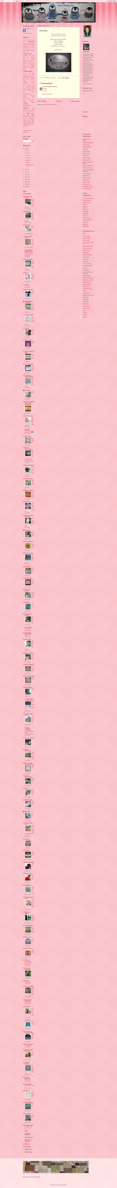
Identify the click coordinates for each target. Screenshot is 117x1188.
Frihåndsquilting (27, 54)
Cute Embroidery (86, 151)
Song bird (33, 392)
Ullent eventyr (28, 937)
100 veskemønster (87, 236)
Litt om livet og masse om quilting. (29, 763)
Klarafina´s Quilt (29, 1125)
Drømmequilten (28, 687)
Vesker (32, 120)
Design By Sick (86, 153)
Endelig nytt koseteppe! (33, 494)
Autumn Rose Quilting (88, 142)
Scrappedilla (28, 1114)
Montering (30, 77)
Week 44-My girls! (33, 656)
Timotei (26, 273)
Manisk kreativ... (29, 1149)
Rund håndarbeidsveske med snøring (88, 272)
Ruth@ (26, 1130)
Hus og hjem (31, 60)
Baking (27, 43)
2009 (26, 179)
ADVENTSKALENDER (29, 1086)
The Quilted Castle (87, 184)
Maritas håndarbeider (28, 750)
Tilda (33, 116)
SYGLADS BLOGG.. (27, 590)
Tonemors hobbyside (27, 1063)
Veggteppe (25, 120)
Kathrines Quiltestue (87, 220)
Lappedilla (85, 224)
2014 (26, 148)
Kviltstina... (27, 981)
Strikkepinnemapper (33, 276)
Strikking (25, 108)
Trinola (26, 788)
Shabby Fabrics (86, 180)
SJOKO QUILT (28, 578)
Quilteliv (85, 204)
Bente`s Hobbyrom (29, 664)
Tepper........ (33, 679)
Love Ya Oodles (27, 73)
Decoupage (28, 47)
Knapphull (25, 67)
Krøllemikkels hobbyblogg (28, 1000)
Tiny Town (25, 118)
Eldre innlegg (75, 101)
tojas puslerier (28, 948)
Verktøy (29, 120)
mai (27, 150)
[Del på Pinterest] (68, 78)
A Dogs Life (26, 40)
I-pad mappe (30, 61)
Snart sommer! (28, 1002)
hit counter (25, 132)
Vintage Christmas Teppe (28, 121)
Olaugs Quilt (85, 211)
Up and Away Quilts (87, 188)
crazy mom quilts (29, 416)
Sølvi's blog (27, 436)
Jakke (30, 63)
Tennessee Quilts (86, 182)
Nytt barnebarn (33, 803)
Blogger (64, 1185)
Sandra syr (31, 94)
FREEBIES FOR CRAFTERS (29, 302)
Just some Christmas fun (33, 368)
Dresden (30, 49)
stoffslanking (26, 104)
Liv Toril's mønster (87, 263)
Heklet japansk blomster (88, 246)
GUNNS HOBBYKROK (28, 776)
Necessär (33, 227)
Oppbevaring (25, 82)
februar (28, 158)
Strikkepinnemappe (27, 105)
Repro (24, 91)
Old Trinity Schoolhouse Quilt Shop (88, 170)
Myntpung (85, 268)
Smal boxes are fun (33, 331)
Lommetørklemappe (87, 265)
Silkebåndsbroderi (26, 97)
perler (24, 88)
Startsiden (59, 101)
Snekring (24, 99)
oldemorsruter (31, 80)
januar (27, 160)
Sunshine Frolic (26, 110)
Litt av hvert (85, 259)
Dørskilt (27, 162)
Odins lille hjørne (29, 1102)
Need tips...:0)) (28, 982)
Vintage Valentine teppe (28, 123)
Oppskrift (32, 82)
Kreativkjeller (28, 1084)
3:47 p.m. (45, 90)
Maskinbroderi (26, 76)
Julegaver (32, 64)
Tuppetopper (33, 342)
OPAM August (33, 570)
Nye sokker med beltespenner (33, 918)
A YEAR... (33, 814)
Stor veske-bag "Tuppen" (33, 595)
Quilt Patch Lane (86, 175)
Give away (26, 57)
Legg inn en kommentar (46, 94)
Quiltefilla (27, 602)
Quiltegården (28, 885)
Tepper (32, 113)
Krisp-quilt (27, 811)
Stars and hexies (33, 854)
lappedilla (27, 429)
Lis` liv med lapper (29, 738)
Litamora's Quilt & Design (49, 86)
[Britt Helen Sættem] (24, 31)
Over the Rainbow (87, 173)
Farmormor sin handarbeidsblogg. (29, 1032)
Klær (33, 66)
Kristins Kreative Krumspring (29, 1050)
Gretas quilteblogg (29, 986)
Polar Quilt (85, 222)
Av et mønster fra (33, 1023)
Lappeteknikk (28, 71)
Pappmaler (28, 86)
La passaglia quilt (33, 545)
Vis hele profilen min (87, 84)
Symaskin (32, 110)
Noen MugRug (33, 1054)
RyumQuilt (27, 530)
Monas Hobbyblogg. (29, 676)
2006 (26, 186)
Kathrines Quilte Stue (29, 823)
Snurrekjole (33, 292)
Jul (28, 64)
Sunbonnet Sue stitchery (88, 295)
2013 (26, 169)
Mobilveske (25, 77)
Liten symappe (86, 257)
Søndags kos (33, 1105)
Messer (33, 76)
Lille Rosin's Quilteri (28, 912)
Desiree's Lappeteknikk (88, 198)
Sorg (33, 99)
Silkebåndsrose (86, 286)
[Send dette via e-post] (62, 78)
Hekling (32, 58)
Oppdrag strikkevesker (33, 482)
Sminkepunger (33, 951)
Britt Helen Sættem (26, 28)
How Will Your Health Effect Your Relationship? (29, 963)
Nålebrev (32, 79)
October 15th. (28, 1080)
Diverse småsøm (86, 238)
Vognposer (32, 124)
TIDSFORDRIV (28, 800)
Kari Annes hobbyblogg (27, 968)
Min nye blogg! (28, 1045)
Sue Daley (31, 108)
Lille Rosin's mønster (87, 254)
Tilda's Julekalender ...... (33, 668)
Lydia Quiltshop (86, 202)
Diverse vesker (86, 240)
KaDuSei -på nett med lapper (29, 516)
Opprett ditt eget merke (27, 33)
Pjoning (32, 88)
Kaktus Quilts (86, 226)
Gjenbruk (32, 57)
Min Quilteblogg (28, 1126)
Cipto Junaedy (33, 780)
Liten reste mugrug (33, 581)
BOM (33, 44)
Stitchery (25, 102)
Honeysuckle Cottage (87, 167)
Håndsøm (25, 61)
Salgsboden (85, 112)
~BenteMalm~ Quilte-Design (28, 633)
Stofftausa (27, 1144)
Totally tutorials (86, 306)
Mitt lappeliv (28, 1146)
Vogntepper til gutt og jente (33, 890)
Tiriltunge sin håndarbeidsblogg (29, 376)
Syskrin (24, 113)
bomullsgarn (25, 46)
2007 (26, 184)
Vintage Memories (26, 123)
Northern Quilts (28, 259)
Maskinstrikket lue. (33, 1036)
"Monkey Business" (33, 1094)
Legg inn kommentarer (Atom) (50, 104)
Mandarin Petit (26, 74)
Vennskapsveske (86, 308)
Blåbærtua (27, 1091)
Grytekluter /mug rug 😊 (33, 792)
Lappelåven (85, 207)
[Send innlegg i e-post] (59, 77)
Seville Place (28, 96)
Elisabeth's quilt (28, 479)
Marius (32, 74)
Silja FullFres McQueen (28, 1140)
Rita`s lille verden (29, 1044)
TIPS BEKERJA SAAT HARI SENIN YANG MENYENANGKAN (29, 732)
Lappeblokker (86, 252)
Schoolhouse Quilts (87, 177)
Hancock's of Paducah (87, 165)
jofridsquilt (27, 567)
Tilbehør (30, 116)
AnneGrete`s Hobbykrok (28, 1134)
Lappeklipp (27, 225)
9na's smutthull (28, 627)
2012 (26, 172)
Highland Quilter (29, 653)
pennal (32, 87)
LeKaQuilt (27, 390)
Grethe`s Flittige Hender (29, 714)
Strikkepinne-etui (87, 293)
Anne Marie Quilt (29, 364)
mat (30, 76)
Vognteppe (25, 126)
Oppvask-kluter (26, 83)
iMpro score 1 (33, 606)
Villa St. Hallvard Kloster (33, 720)
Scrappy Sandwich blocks (33, 307)
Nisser (28, 79)
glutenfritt (25, 58)
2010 (26, 177)
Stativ (24, 100)
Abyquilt (27, 328)
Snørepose (29, 99)
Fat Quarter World (87, 160)
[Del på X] (65, 78)
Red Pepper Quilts (29, 315)
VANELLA (27, 960)
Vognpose (85, 312)
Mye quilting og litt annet (29, 897)
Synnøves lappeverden (28, 1078)
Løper (33, 73)
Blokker (27, 44)
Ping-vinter (28, 88)
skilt (33, 97)
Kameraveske (26, 66)
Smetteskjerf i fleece (87, 288)
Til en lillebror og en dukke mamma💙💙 (29, 431)
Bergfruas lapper (29, 490)
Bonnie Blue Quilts (87, 147)
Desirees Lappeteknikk (28, 448)
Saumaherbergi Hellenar (28, 197)
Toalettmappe (31, 118)
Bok (30, 44)
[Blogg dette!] (64, 78)
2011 (26, 174)
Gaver (33, 55)
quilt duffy (27, 850)
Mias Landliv (28, 639)
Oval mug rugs (86, 270)
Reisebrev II (33, 1116)
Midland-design (28, 1152)
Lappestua (85, 215)
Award (24, 43)
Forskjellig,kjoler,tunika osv (88, 243)
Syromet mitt (25, 111)
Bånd (29, 46)
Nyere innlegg (41, 101)
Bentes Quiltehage (29, 465)
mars (27, 155)
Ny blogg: (27, 635)
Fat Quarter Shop (86, 158)
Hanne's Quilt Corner (28, 237)
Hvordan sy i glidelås (87, 248)
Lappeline (27, 839)
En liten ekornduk (33, 439)
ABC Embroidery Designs (87, 139)
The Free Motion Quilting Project (29, 250)
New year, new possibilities (33, 242)
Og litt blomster (33, 877)
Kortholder (32, 67)
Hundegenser (25, 60)
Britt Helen (87, 52)
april (27, 153)
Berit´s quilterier (29, 542)
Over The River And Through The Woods (28, 85)
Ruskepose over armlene (88, 280)
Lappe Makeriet (28, 925)
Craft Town (85, 149)
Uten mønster (33, 767)
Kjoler (30, 66)
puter (33, 90)
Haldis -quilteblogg (29, 862)
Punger (29, 90)
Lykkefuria (27, 1006)
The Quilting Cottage (87, 186)
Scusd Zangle (28, 628)
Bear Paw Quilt (86, 144)
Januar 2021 (27, 285)
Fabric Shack (86, 155)
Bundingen (27, 211)
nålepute (24, 80)
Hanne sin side (28, 340)
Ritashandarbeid (29, 290)
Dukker (28, 50)
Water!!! (33, 689)
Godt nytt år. (33, 865)
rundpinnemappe (26, 93)
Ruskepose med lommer (88, 277)
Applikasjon (31, 41)
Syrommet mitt (31, 111)
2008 (26, 182)
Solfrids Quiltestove (87, 200)
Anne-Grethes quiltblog (28, 614)
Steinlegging (32, 100)
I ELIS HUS (27, 1020)
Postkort (24, 90)
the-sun (26, 284)
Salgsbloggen (25, 94)
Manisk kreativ (28, 873)
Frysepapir (25, 55)
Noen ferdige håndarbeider (33, 755)
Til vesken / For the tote (33, 620)
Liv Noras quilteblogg (27, 727)
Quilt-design (85, 213)
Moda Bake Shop (29, 1137)
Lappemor (85, 209)
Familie (32, 50)
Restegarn (32, 91)
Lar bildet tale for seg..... (29, 165)
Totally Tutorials (29, 553)
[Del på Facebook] (67, 78)
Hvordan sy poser (86, 250)
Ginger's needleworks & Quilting (88, 162)
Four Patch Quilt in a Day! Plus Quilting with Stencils (29, 254)
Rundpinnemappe (87, 275)
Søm (28, 113)
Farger (24, 52)
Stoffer (32, 102)
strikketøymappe (26, 107)
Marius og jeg (33, 940)
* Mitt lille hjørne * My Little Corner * (29, 699)
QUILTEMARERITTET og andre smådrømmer (29, 403)
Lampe (24, 69)
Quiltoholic (27, 502)
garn (29, 55)
